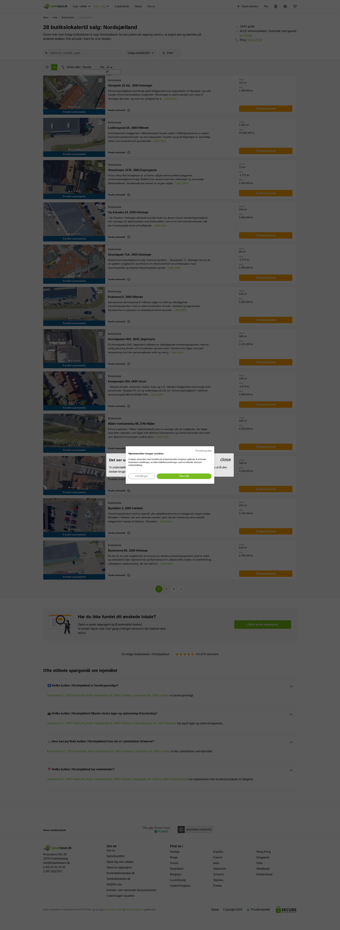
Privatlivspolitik (203, 450)
